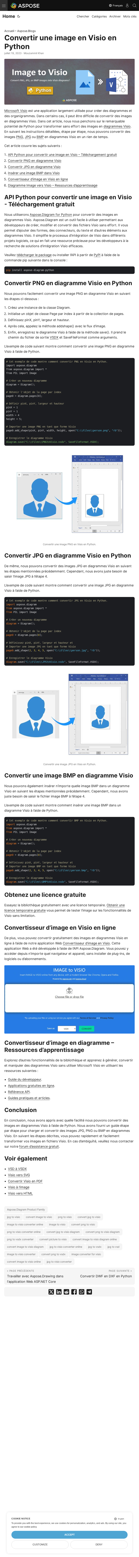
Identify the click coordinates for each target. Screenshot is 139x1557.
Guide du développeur (24, 1079)
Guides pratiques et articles (29, 1098)
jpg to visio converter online (66, 1246)
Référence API (19, 1092)
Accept (69, 1534)
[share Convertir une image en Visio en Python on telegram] (89, 1292)
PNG (19, 137)
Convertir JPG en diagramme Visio (34, 167)
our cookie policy (28, 1527)
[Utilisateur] (127, 5)
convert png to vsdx (53, 1254)
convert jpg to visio (89, 1216)
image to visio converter (21, 1254)
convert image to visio (39, 1216)
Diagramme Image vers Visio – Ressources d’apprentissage (52, 185)
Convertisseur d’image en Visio (86, 943)
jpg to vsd (113, 1246)
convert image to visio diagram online (95, 1239)
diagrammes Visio (117, 126)
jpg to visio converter (59, 1261)
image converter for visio (86, 1254)
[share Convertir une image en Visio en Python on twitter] (51, 1292)
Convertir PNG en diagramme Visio (34, 161)
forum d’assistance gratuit (39, 1146)
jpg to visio (13, 1216)
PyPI (97, 255)
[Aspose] (25, 5)
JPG (28, 137)
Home (9, 16)
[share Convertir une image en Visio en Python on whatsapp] (81, 1292)
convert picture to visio (53, 1239)
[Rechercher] (134, 5)
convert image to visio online (24, 1261)
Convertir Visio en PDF (25, 1181)
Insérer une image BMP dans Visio (34, 173)
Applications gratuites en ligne (31, 1086)
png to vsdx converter (20, 1239)
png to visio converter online (24, 1231)
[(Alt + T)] (18, 16)
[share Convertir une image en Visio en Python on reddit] (66, 1292)
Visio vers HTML (20, 1193)
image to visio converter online (25, 1224)
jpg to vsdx (95, 1246)
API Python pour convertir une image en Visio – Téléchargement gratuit (62, 155)
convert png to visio (83, 1224)
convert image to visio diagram (25, 1246)
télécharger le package (34, 255)
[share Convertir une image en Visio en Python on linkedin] (59, 1292)
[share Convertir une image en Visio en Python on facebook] (74, 1292)
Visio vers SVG (19, 1175)
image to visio (57, 1224)
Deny (99, 1544)
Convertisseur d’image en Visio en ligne (38, 179)
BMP (40, 137)
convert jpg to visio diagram (63, 1231)
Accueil (9, 31)
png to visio (65, 1216)
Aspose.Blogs (26, 31)
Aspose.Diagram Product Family (26, 1209)
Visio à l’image (18, 1187)
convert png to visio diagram (103, 1231)
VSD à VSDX (17, 1169)
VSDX (54, 337)
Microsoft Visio (15, 111)
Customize (40, 1544)
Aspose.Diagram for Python (51, 214)
